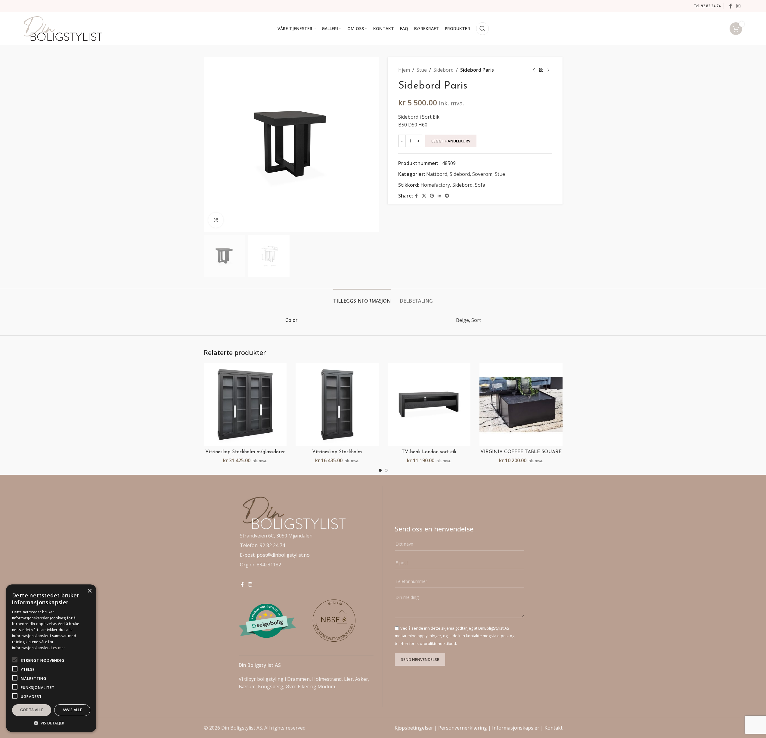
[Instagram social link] (738, 6)
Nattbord (436, 174)
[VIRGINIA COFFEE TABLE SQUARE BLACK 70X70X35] (521, 404)
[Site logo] (63, 28)
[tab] (362, 298)
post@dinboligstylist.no (283, 555)
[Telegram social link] (447, 196)
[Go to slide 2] (386, 470)
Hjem (404, 70)
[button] (51, 723)
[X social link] (424, 196)
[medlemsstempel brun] (335, 620)
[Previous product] (534, 70)
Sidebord (443, 70)
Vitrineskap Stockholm (337, 452)
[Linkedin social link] (439, 196)
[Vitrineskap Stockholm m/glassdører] (245, 404)
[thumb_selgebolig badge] (267, 621)
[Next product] (548, 70)
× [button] (89, 591)
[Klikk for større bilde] (215, 220)
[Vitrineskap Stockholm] (337, 404)
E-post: (248, 555)
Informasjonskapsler (515, 727)
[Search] (482, 29)
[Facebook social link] (730, 6)
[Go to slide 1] (380, 470)
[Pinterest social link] (432, 196)
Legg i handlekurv (450, 141)
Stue (422, 70)
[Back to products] (541, 70)
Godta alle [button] (31, 709)
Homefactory (435, 185)
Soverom (482, 174)
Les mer (58, 647)
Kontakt (553, 727)
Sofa (480, 185)
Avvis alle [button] (72, 709)
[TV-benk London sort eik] (429, 404)
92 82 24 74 (272, 545)
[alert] (51, 658)
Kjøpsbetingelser (414, 727)
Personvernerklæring (462, 727)
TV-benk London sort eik (429, 452)
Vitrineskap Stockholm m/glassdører (245, 452)
